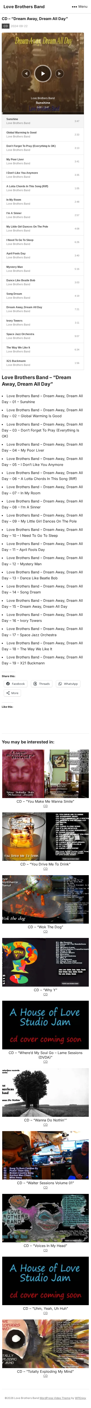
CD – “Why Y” (45, 990)
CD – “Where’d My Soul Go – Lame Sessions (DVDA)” (45, 1055)
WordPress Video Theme (55, 1398)
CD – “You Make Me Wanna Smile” (45, 801)
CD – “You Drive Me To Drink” (45, 864)
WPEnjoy (80, 1398)
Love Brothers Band (24, 6)
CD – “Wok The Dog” (45, 927)
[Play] (43, 73)
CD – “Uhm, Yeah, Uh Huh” (45, 1308)
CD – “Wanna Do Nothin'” (45, 1120)
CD (6, 26)
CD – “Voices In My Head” (45, 1245)
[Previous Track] (26, 73)
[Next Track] (59, 73)
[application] (43, 74)
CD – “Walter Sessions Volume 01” (45, 1183)
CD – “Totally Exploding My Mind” (45, 1371)
